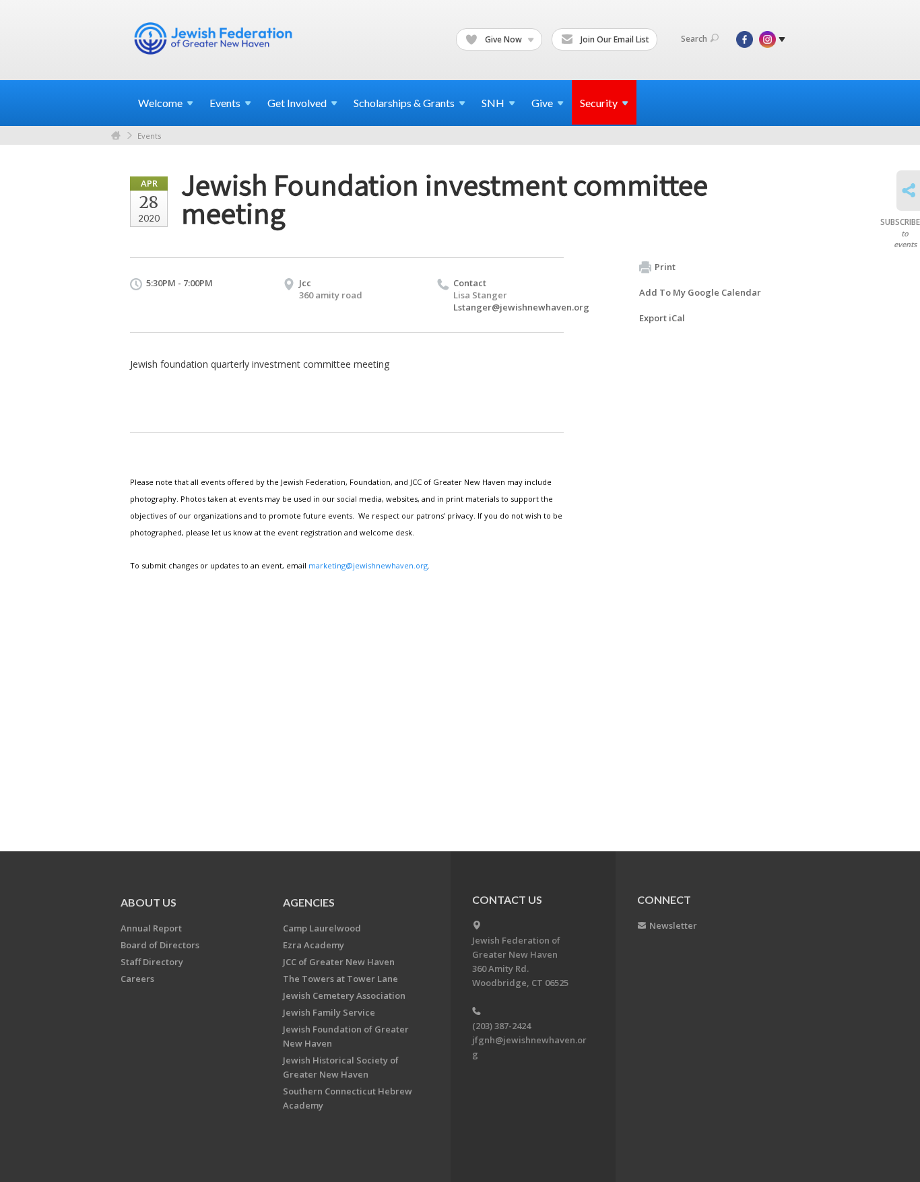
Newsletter (673, 925)
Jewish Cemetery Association (344, 995)
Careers (137, 979)
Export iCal (662, 318)
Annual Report (151, 928)
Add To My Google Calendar (700, 292)
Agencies (309, 902)
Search (694, 38)
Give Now (503, 39)
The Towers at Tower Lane (340, 979)
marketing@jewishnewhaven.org (368, 565)
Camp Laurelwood (322, 928)
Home (116, 135)
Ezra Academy (313, 945)
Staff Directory (152, 962)
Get (297, 102)
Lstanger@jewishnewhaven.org (521, 307)
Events (149, 136)
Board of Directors (160, 945)
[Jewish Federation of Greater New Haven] (215, 38)
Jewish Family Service (329, 1012)
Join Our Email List (614, 39)
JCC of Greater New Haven (339, 962)
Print (665, 267)
